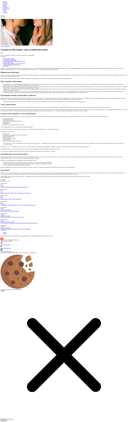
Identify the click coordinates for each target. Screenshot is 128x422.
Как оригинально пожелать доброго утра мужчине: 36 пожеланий (16, 229)
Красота (5, 6)
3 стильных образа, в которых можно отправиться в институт (15, 187)
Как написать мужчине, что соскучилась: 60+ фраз (12, 217)
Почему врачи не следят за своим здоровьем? (11, 199)
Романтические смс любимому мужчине (10, 211)
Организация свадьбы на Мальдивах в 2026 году (14, 61)
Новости (5, 1)
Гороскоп (5, 2)
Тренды (5, 5)
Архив (4, 233)
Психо (4, 10)
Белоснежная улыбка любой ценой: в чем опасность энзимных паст (16, 193)
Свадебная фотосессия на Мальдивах (11, 64)
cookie (16, 289)
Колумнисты (6, 7)
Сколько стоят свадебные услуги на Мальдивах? (14, 63)
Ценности (5, 4)
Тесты (4, 11)
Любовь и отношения (5, 209)
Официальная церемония (9, 58)
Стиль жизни (6, 8)
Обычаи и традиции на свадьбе (8, 221)
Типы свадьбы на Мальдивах (9, 60)
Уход (2, 191)
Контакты (5, 12)
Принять (2, 290)
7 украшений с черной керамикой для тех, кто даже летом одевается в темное (18, 205)
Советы (5, 232)
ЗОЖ (2, 197)
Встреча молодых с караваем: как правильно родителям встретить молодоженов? (19, 223)
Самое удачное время (8, 62)
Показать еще (4, 420)
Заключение (6, 66)
